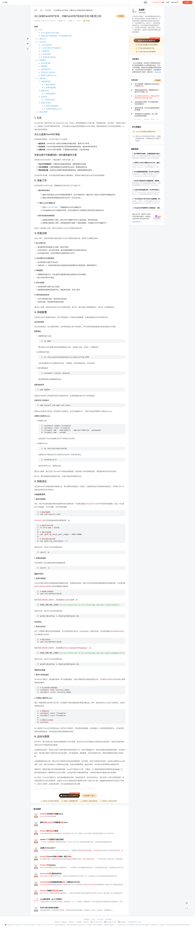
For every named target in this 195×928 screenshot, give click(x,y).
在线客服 (123, 922)
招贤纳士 (64, 922)
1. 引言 (40, 30)
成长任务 (174, 2)
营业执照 (162, 924)
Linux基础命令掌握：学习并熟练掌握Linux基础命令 (146, 103)
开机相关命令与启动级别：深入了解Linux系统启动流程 (146, 115)
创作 (187, 2)
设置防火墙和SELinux (49, 75)
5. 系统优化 (42, 78)
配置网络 (44, 66)
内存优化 (44, 97)
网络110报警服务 (98, 924)
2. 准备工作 (42, 39)
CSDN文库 (100, 919)
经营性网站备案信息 (59, 924)
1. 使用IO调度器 (49, 94)
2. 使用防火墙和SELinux (53, 109)
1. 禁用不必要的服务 (51, 106)
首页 (35, 10)
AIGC (78, 21)
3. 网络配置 (45, 51)
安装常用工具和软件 (48, 72)
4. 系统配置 (42, 60)
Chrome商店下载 (120, 924)
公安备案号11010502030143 (15, 924)
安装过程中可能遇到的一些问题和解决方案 (56, 36)
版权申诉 (147, 924)
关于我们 (57, 922)
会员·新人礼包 (157, 2)
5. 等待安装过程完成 (48, 57)
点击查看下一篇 (88, 795)
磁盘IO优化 (45, 91)
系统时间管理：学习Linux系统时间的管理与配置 (147, 109)
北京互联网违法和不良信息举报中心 (76, 924)
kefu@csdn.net (111, 922)
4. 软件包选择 (46, 54)
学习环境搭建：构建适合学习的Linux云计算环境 (147, 85)
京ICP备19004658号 (30, 924)
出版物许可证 (154, 924)
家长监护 (89, 924)
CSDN (93, 919)
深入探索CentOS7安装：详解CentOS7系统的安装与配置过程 (147, 97)
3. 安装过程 (42, 42)
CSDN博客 (108, 919)
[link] (35, 10)
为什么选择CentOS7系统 (50, 33)
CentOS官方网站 (52, 207)
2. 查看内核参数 (50, 87)
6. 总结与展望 (43, 112)
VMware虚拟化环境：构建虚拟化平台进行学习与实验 (147, 91)
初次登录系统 (46, 63)
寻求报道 (79, 922)
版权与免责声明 (139, 924)
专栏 (41, 10)
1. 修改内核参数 (49, 84)
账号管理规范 (130, 924)
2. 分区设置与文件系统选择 (51, 48)
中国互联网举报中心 (109, 924)
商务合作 (71, 922)
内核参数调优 (46, 81)
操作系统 (48, 10)
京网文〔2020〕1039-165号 (45, 924)
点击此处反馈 (136, 221)
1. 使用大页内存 (49, 100)
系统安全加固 (46, 103)
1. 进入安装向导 (46, 45)
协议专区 (86, 922)
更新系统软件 (46, 69)
